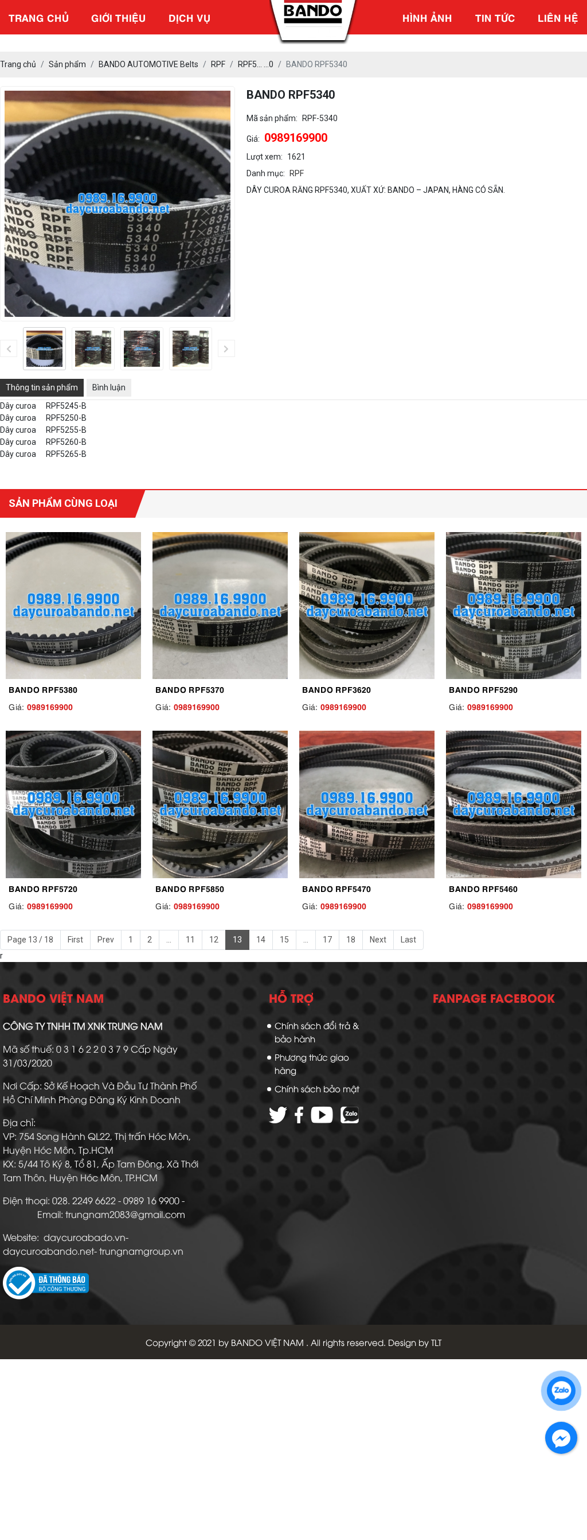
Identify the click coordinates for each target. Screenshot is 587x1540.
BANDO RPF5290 (483, 689)
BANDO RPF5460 (483, 888)
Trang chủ (39, 17)
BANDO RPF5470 (336, 888)
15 (284, 939)
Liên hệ (558, 17)
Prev (105, 939)
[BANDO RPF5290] (513, 606)
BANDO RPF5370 (189, 689)
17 (327, 939)
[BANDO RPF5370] (220, 606)
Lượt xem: (264, 156)
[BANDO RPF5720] (73, 804)
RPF (296, 173)
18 (350, 939)
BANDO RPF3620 (336, 689)
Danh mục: (265, 173)
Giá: (253, 138)
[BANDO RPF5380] (73, 606)
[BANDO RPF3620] (367, 606)
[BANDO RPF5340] (44, 348)
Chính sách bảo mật (317, 1088)
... (168, 939)
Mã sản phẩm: (272, 118)
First (75, 939)
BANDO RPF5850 (189, 888)
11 (190, 939)
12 (213, 939)
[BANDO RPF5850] (220, 804)
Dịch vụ (189, 17)
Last (408, 939)
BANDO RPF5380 (43, 689)
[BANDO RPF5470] (367, 804)
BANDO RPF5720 (43, 888)
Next (378, 939)
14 (260, 939)
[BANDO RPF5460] (513, 804)
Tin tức (495, 17)
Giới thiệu (118, 17)
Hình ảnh (427, 17)
